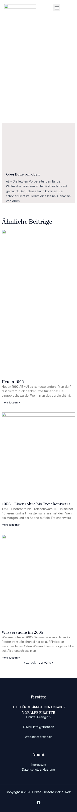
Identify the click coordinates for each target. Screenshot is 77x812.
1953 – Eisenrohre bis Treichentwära (36, 504)
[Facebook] (38, 803)
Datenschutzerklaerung (38, 769)
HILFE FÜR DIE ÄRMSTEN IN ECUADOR (38, 707)
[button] (56, 7)
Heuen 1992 (13, 381)
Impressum (38, 764)
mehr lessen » (11, 402)
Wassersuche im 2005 (22, 632)
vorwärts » (46, 662)
